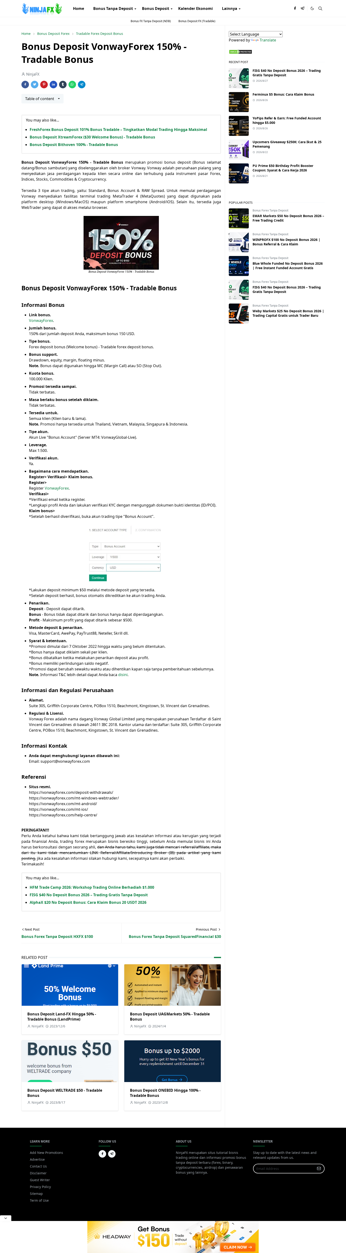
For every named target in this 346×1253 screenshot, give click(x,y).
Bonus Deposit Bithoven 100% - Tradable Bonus (74, 144)
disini (123, 674)
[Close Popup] (5, 1218)
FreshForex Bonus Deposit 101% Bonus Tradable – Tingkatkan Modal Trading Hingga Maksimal (118, 129)
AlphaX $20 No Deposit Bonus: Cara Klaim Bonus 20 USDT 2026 (88, 902)
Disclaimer (38, 1173)
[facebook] (295, 8)
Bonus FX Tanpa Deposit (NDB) (151, 21)
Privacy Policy (40, 1186)
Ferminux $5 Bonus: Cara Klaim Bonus (283, 94)
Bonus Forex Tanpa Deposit (270, 210)
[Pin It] (44, 84)
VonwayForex (41, 320)
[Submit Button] (319, 1168)
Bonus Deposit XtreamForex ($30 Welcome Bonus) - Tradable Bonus (92, 137)
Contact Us (38, 1166)
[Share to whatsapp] (72, 84)
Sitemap (36, 1193)
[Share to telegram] (81, 84)
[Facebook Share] (25, 84)
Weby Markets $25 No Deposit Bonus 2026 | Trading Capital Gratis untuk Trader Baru (288, 313)
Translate (268, 40)
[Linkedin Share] (53, 84)
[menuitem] (78, 8)
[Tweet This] (34, 84)
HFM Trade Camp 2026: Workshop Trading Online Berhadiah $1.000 (92, 887)
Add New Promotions (46, 1152)
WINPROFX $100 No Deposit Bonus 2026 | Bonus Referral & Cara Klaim (286, 241)
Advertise (37, 1159)
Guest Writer (40, 1180)
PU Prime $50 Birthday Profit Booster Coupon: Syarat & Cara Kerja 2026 (283, 167)
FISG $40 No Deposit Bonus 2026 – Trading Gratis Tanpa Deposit (89, 894)
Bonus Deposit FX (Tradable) (196, 21)
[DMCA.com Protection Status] (240, 51)
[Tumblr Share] (63, 84)
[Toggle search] (320, 8)
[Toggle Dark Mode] (312, 8)
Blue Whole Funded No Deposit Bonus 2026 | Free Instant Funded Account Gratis (288, 265)
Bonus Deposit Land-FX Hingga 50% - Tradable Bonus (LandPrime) (61, 1016)
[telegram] (302, 8)
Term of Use (39, 1200)
